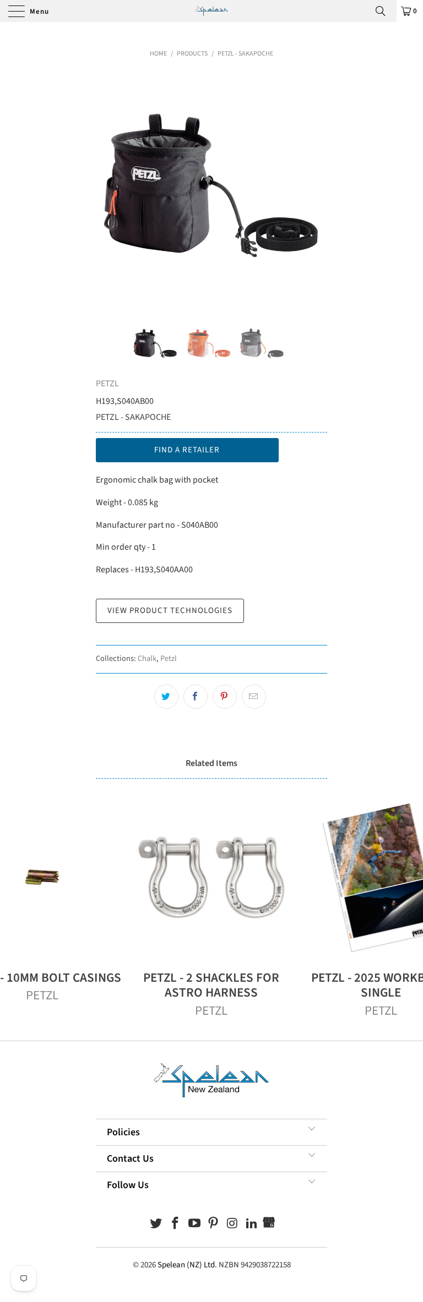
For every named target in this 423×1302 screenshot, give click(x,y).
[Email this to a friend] (254, 697)
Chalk (147, 658)
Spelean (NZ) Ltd (186, 1265)
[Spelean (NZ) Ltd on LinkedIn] (251, 1225)
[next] (315, 187)
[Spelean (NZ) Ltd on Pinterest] (213, 1225)
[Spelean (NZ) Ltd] (211, 11)
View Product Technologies (169, 610)
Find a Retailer (187, 450)
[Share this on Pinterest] (225, 697)
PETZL (107, 384)
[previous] (108, 187)
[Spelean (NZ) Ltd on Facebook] (175, 1225)
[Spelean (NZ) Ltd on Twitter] (156, 1225)
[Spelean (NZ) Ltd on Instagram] (233, 1225)
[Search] (384, 11)
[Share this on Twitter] (166, 697)
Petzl (168, 658)
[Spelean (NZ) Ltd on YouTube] (194, 1225)
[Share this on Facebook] (195, 697)
